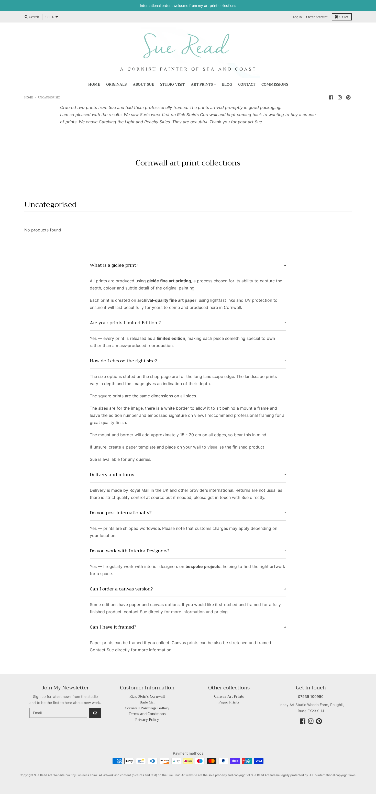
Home (28, 97)
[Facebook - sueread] (331, 97)
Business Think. (87, 775)
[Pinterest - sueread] (348, 97)
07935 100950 (311, 696)
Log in (297, 16)
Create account (317, 16)
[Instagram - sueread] (339, 97)
